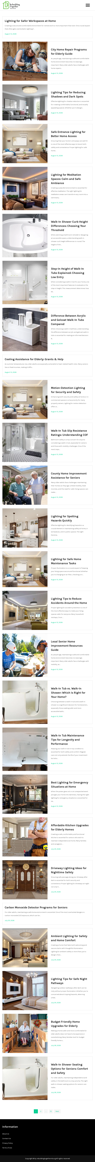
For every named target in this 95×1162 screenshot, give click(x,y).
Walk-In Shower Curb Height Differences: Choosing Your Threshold (69, 226)
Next (57, 1111)
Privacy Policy (7, 1143)
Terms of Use (7, 1148)
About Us (5, 1134)
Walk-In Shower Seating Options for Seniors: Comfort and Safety (69, 1069)
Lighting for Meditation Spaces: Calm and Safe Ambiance (66, 179)
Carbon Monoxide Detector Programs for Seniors (36, 907)
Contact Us (6, 1138)
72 (51, 1111)
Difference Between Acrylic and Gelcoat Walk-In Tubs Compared (68, 320)
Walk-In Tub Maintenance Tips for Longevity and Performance (67, 739)
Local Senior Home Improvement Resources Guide (67, 645)
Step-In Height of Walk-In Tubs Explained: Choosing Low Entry (67, 273)
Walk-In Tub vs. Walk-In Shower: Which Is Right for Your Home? (68, 692)
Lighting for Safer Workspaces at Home (30, 21)
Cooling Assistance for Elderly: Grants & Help (34, 359)
